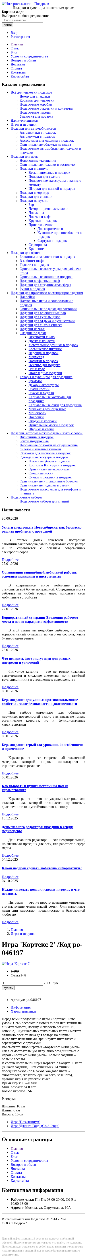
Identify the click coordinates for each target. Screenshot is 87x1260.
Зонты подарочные (34, 441)
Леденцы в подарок (43, 353)
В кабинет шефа (32, 261)
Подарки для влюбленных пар (43, 313)
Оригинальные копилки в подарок (46, 277)
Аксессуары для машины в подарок (47, 140)
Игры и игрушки (24, 124)
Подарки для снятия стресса (41, 325)
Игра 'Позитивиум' (25, 1122)
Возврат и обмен (23, 60)
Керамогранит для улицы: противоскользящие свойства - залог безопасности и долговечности (40, 702)
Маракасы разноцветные (47, 409)
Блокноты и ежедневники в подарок (47, 257)
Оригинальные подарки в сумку (44, 485)
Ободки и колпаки (43, 421)
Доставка (18, 64)
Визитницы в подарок (37, 437)
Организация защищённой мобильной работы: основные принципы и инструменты (39, 574)
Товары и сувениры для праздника (46, 377)
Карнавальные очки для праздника (55, 405)
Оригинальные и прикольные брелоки (49, 481)
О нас (15, 48)
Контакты (18, 72)
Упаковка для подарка (36, 116)
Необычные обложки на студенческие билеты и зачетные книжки (49, 447)
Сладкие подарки (33, 333)
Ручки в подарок (32, 289)
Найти (8, 25)
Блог (14, 52)
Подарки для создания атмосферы (45, 285)
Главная (17, 44)
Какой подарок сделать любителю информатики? (42, 868)
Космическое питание (45, 349)
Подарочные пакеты (35, 112)
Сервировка (38, 245)
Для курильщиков (24, 120)
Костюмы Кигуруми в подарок (52, 465)
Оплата (16, 68)
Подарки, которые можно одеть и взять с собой (47, 433)
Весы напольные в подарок (49, 172)
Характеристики (23, 1011)
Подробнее (10, 560)
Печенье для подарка (44, 365)
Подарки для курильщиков (40, 317)
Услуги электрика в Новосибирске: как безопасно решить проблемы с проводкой (41, 529)
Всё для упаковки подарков (31, 92)
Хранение (36, 249)
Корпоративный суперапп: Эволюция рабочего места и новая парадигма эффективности (40, 619)
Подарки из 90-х (32, 329)
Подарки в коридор (34, 192)
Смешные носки (41, 473)
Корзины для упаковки (37, 100)
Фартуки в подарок (52, 241)
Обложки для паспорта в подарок (45, 453)
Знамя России (39, 389)
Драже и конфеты (42, 341)
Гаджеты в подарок (34, 265)
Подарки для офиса (25, 253)
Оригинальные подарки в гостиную (47, 164)
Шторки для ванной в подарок (52, 188)
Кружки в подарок (43, 221)
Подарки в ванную (34, 168)
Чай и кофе (37, 369)
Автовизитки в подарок (38, 132)
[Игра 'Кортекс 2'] (16, 964)
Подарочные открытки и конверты (46, 108)
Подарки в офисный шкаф (40, 281)
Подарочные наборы (26, 497)
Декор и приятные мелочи (48, 208)
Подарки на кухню (34, 200)
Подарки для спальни (36, 196)
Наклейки (27, 297)
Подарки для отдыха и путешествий (47, 321)
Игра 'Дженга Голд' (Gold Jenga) (35, 1126)
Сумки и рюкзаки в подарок (50, 477)
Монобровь (37, 413)
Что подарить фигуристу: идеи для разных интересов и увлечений (36, 660)
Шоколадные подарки (45, 373)
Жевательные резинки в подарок (53, 345)
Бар (31, 204)
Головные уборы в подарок (49, 461)
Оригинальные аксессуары (49, 469)
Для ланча (36, 212)
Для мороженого (50, 229)
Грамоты (35, 381)
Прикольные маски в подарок (51, 425)
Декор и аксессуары (44, 385)
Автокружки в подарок (37, 136)
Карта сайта (20, 76)
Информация (21, 1007)
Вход (14, 33)
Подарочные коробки (36, 104)
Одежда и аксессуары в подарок (44, 457)
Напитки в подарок (43, 361)
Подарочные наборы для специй (44, 501)
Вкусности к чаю (42, 337)
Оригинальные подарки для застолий (48, 309)
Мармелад (36, 357)
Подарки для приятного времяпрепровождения (47, 293)
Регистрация (20, 37)
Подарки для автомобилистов (33, 128)
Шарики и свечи (41, 429)
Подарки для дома (24, 156)
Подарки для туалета (44, 176)
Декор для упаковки (35, 96)
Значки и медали (41, 393)
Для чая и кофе (40, 217)
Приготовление (40, 225)
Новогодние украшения (38, 160)
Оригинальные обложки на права (45, 144)
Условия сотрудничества (29, 56)
